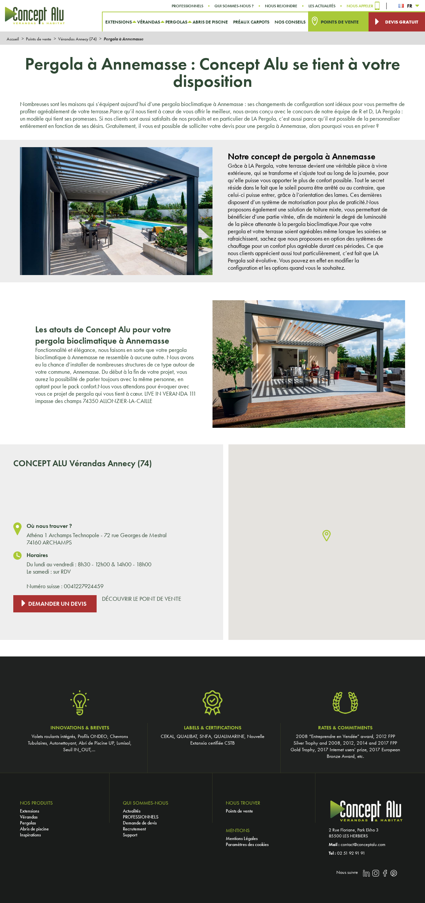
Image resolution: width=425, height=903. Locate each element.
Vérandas (29, 817)
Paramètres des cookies (247, 844)
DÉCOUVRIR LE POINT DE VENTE (141, 598)
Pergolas (28, 823)
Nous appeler (360, 6)
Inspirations (30, 835)
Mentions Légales (242, 838)
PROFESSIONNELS (140, 817)
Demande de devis (140, 823)
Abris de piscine (34, 829)
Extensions (29, 811)
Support (130, 835)
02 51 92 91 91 (351, 853)
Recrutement (134, 829)
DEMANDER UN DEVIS (57, 603)
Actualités (131, 811)
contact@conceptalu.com (363, 844)
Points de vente (239, 811)
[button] (326, 536)
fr (409, 6)
